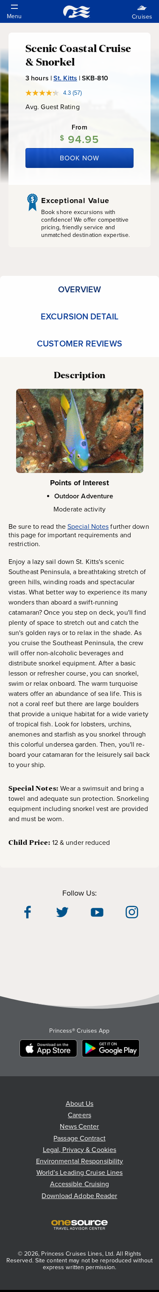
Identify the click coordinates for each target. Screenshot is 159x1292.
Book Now (79, 157)
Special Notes (88, 526)
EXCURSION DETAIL (79, 316)
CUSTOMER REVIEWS (79, 343)
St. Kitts (65, 78)
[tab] (79, 289)
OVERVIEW (79, 289)
